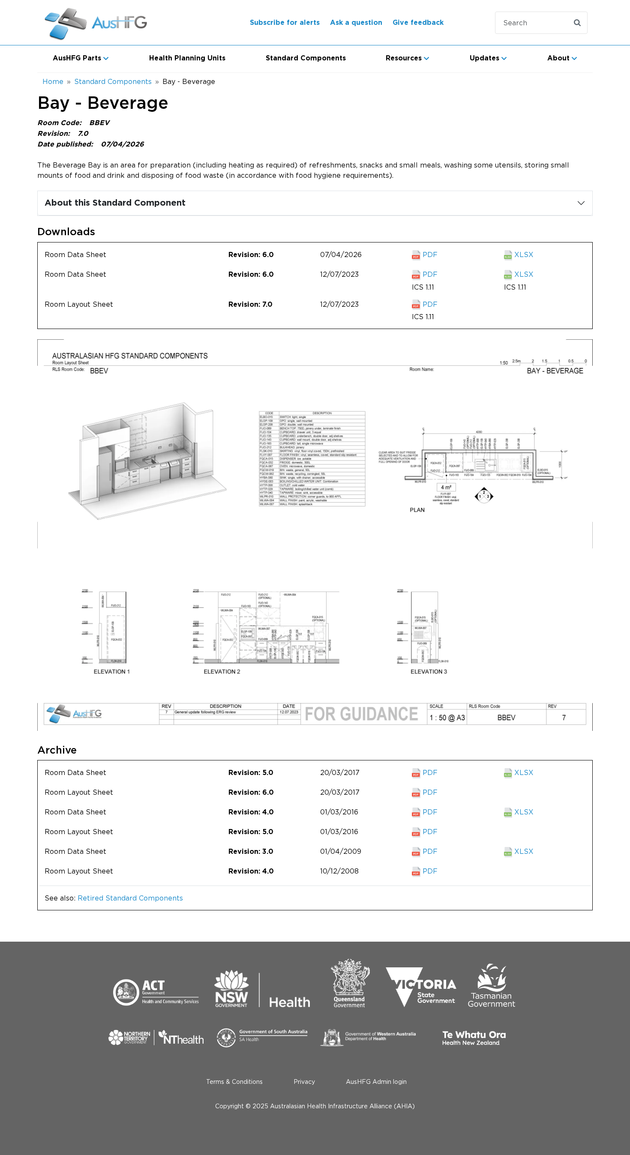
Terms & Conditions (234, 1081)
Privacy (304, 1081)
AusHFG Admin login (376, 1081)
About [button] (558, 58)
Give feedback (418, 22)
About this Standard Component (115, 203)
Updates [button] (484, 58)
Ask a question (356, 22)
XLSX (523, 254)
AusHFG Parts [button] (77, 58)
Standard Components (306, 58)
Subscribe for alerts (285, 22)
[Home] (106, 22)
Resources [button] (404, 58)
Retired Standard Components (130, 898)
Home (52, 81)
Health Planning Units (187, 58)
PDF (429, 254)
